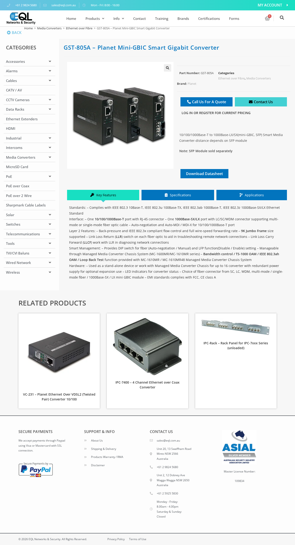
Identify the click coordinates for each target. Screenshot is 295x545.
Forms (234, 18)
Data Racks (15, 109)
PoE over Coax (17, 186)
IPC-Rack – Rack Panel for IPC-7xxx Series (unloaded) (236, 345)
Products (93, 18)
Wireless (13, 272)
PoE (9, 176)
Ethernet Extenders (22, 119)
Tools (10, 243)
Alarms (12, 71)
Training (161, 18)
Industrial (13, 138)
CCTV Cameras (18, 99)
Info (116, 18)
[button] (167, 68)
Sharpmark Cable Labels (26, 205)
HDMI (10, 128)
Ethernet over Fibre (79, 28)
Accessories (15, 61)
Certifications (209, 18)
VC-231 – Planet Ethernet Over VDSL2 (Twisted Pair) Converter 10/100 (59, 396)
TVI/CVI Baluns (17, 253)
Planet (192, 84)
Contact (139, 18)
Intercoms (14, 147)
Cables (11, 80)
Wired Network (18, 262)
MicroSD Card (17, 166)
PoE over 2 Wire (19, 195)
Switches (13, 224)
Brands (183, 18)
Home (71, 18)
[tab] (103, 195)
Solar (10, 214)
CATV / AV (14, 90)
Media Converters (49, 28)
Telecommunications (23, 234)
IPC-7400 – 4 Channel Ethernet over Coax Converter (147, 384)
